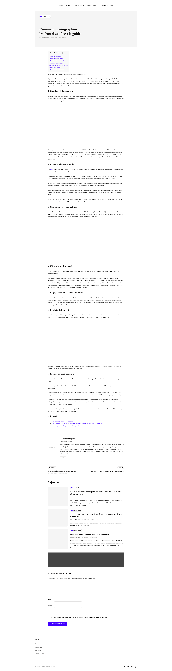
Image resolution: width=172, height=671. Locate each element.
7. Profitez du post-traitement (56, 69)
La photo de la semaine (106, 5)
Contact (37, 644)
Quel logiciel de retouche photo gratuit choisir (89, 534)
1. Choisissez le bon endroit (56, 56)
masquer (65, 53)
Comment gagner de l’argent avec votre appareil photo (67, 425)
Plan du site (38, 650)
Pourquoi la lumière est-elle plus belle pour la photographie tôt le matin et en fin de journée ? (77, 423)
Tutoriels (68, 5)
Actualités (60, 5)
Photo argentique (92, 5)
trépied (52, 169)
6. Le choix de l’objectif (55, 67)
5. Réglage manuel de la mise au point (58, 65)
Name (50, 599)
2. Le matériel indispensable (56, 58)
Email (50, 605)
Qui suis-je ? (38, 647)
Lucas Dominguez (45, 37)
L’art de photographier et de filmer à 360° (63, 421)
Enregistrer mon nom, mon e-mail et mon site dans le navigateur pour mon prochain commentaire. (79, 617)
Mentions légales (39, 653)
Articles (63, 457)
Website (50, 612)
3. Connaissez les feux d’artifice (57, 61)
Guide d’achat (78, 5)
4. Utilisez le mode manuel (56, 63)
